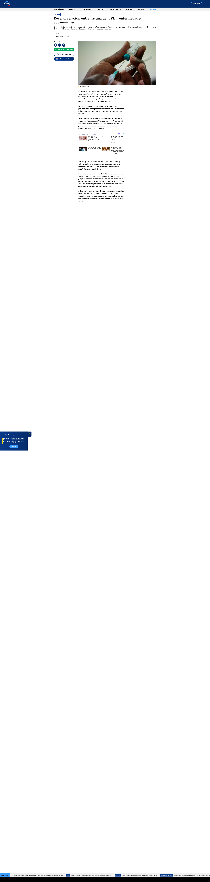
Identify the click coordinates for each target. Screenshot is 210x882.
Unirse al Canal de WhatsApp (65, 49)
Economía (101, 9)
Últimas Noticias (5, 875)
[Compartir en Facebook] (55, 45)
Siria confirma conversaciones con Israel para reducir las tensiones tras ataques (52, 875)
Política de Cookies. (13, 442)
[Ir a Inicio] (6, 3)
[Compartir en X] (59, 45)
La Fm (57, 33)
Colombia (79, 875)
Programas (196, 4)
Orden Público (59, 9)
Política (72, 9)
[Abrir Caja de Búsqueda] (206, 4)
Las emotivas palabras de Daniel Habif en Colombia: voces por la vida (100, 875)
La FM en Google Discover (65, 59)
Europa (202, 875)
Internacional (115, 9)
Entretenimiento (87, 9)
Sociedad (153, 9)
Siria (29, 875)
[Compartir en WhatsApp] (63, 45)
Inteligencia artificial (128, 875)
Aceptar (13, 446)
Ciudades (129, 9)
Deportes (141, 9)
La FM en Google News (65, 54)
